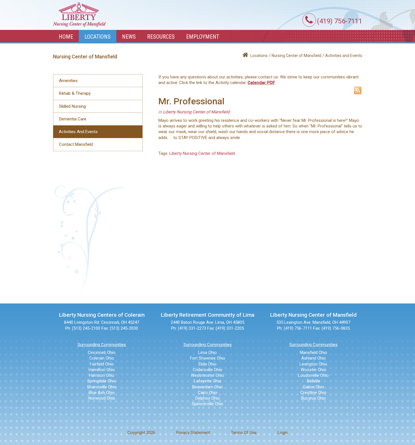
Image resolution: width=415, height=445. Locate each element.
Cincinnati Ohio (101, 352)
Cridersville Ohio (207, 369)
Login (283, 432)
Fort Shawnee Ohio (207, 358)
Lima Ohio (207, 352)
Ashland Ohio (313, 358)
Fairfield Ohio (102, 364)
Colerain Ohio (101, 358)
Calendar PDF (261, 82)
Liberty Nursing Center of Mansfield (196, 111)
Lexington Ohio (313, 364)
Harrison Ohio (101, 375)
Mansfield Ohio (313, 352)
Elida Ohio (207, 364)
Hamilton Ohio (102, 369)
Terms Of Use (244, 432)
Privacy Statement (193, 432)
